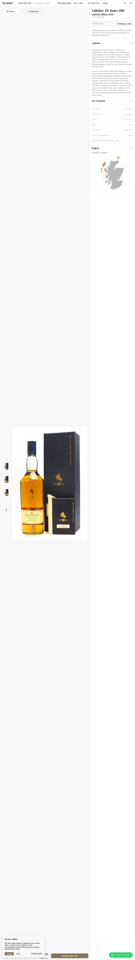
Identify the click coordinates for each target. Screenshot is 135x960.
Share (11, 11)
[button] (112, 44)
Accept (9, 954)
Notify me (34, 11)
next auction (25, 3)
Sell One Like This (70, 956)
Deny (18, 954)
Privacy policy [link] (37, 953)
